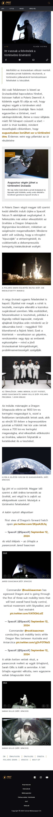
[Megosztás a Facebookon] (6, 60)
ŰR (4, 756)
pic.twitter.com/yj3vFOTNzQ (33, 642)
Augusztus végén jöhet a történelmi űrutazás (22, 184)
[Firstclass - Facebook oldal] (35, 777)
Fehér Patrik (40, 47)
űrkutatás (15, 756)
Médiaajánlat (26, 793)
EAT (26, 801)
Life (2, 9)
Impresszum (26, 785)
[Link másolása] (47, 60)
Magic (22, 9)
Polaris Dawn (10, 760)
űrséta (41, 756)
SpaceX (25, 760)
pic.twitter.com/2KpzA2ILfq (30, 524)
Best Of (36, 760)
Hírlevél (32, 9)
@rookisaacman (31, 590)
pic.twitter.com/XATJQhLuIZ (26, 613)
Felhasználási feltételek (26, 797)
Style (12, 9)
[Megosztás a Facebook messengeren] (19, 60)
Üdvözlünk (26, 789)
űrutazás (29, 756)
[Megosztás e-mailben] (33, 60)
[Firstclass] (6, 3)
